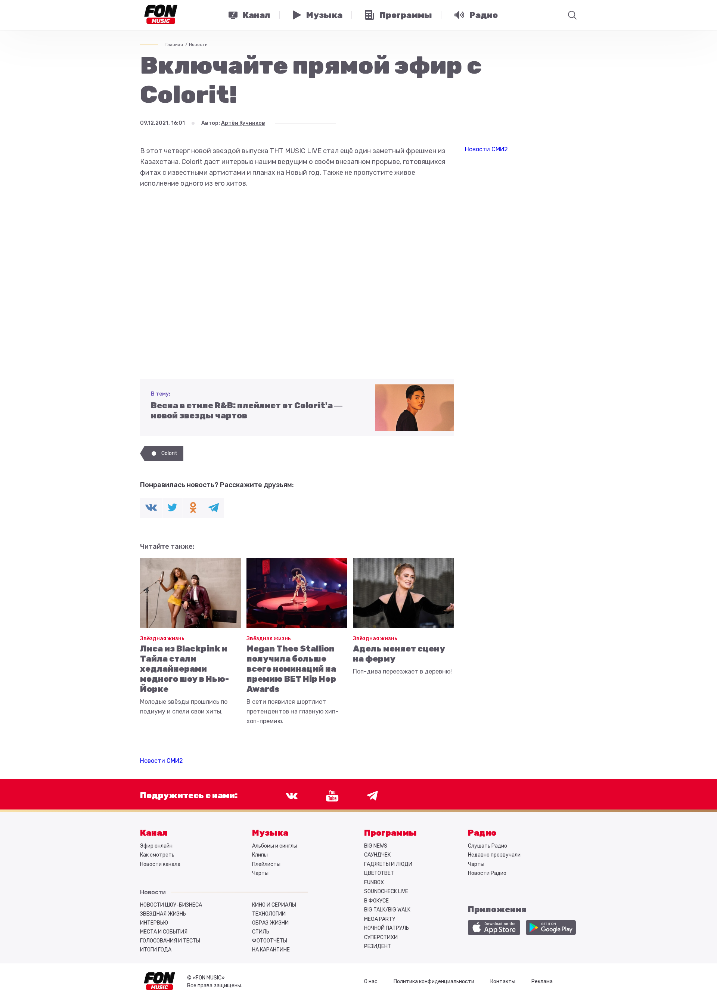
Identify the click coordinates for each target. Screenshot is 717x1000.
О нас (371, 981)
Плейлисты (266, 864)
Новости (198, 44)
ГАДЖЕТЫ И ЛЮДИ (388, 864)
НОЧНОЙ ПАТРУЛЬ (386, 928)
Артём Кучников (243, 123)
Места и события (163, 932)
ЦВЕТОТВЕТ (379, 873)
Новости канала (160, 864)
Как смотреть (157, 855)
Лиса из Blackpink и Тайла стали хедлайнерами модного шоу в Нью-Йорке (184, 669)
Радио (482, 833)
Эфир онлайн (156, 846)
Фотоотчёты (269, 941)
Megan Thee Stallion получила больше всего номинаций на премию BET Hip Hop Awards (291, 669)
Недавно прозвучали (494, 855)
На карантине (271, 950)
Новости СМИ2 (161, 760)
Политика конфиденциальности (434, 981)
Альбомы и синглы (274, 846)
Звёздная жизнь (162, 638)
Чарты (260, 873)
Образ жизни (270, 923)
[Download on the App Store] (494, 927)
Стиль (260, 932)
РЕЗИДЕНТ (377, 946)
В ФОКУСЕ (376, 901)
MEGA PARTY (379, 919)
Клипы (260, 855)
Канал (154, 833)
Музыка (270, 833)
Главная (174, 44)
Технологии (269, 914)
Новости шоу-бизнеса (171, 905)
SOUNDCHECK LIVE (386, 891)
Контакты (502, 981)
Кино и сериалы (274, 905)
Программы (390, 833)
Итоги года (155, 950)
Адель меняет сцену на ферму (399, 654)
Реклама (542, 981)
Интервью (154, 923)
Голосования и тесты (170, 941)
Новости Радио (487, 873)
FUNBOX (374, 882)
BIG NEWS (375, 846)
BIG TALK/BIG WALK (387, 910)
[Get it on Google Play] (551, 927)
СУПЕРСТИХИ (381, 937)
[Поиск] (572, 14)
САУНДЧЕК (377, 855)
